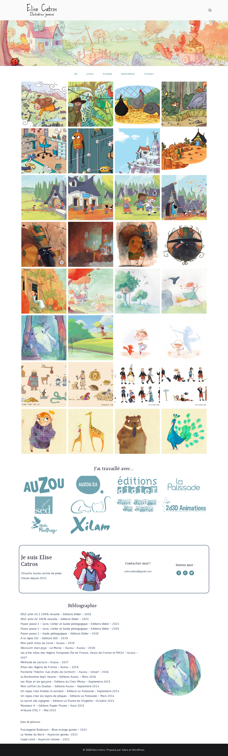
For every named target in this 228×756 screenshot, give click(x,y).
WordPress (138, 749)
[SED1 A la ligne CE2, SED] (43, 104)
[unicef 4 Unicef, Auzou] (184, 197)
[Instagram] (185, 573)
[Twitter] (191, 573)
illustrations (128, 73)
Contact (149, 73)
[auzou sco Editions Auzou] (43, 384)
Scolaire (107, 73)
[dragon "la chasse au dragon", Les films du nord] (90, 337)
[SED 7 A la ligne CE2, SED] (137, 150)
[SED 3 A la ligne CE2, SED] (137, 104)
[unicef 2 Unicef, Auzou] (90, 197)
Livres (90, 73)
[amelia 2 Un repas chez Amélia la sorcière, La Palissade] (90, 291)
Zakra (125, 749)
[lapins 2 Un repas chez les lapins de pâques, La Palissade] (184, 291)
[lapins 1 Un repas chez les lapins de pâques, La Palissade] (137, 291)
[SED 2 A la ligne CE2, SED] (90, 104)
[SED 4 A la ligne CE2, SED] (184, 104)
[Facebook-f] (178, 573)
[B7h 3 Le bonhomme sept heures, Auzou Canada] (184, 244)
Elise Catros (98, 749)
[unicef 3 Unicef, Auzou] (137, 197)
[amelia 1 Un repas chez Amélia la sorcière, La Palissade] (43, 291)
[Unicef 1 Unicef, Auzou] (43, 197)
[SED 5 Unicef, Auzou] (43, 150)
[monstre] (43, 337)
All (75, 73)
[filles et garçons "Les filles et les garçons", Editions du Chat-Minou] (137, 337)
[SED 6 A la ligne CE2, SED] (90, 150)
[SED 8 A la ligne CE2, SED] (184, 150)
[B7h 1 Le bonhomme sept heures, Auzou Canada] (137, 244)
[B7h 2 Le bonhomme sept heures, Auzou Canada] (90, 244)
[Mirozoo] (43, 431)
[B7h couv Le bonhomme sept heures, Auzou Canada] (43, 244)
